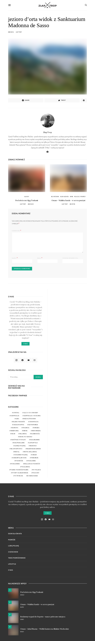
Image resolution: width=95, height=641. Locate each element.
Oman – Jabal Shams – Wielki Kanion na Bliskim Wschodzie (44, 629)
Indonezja (36, 430)
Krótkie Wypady (19, 440)
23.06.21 (22, 619)
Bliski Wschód (64, 196)
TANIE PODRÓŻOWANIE (16, 558)
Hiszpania (15, 430)
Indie (25, 430)
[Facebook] (22, 360)
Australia (15, 415)
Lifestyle (33, 443)
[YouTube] (28, 360)
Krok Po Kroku (25, 437)
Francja (26, 427)
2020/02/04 (11, 32)
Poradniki (15, 464)
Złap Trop (19, 32)
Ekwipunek (33, 424)
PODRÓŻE (11, 540)
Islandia (23, 434)
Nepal (17, 452)
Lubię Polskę (20, 446)
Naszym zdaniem (34, 449)
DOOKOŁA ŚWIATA (15, 534)
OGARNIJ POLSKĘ (21, 455)
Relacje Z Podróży (80, 196)
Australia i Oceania (32, 415)
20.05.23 (22, 595)
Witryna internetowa (70, 258)
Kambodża (35, 434)
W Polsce (37, 470)
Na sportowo (16, 449)
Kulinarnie (35, 440)
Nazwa (15, 258)
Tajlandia (25, 467)
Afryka (16, 412)
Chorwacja (34, 421)
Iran (13, 434)
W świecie (19, 476)
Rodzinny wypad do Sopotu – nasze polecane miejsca (42, 616)
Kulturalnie (19, 443)
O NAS (10, 570)
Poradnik (32, 461)
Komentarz (16, 230)
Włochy (26, 196)
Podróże (19, 461)
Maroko (33, 446)
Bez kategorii (55, 196)
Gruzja (36, 427)
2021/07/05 (72, 204)
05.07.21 (22, 607)
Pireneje (34, 458)
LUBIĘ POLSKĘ (13, 546)
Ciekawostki (18, 424)
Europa (15, 427)
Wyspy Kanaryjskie (20, 473)
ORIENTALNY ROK (20, 458)
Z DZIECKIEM (32, 476)
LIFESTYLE (12, 564)
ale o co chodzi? (31, 412)
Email (39, 258)
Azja (17, 418)
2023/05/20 (30, 204)
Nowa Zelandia (30, 452)
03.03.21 (22, 631)
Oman (71, 196)
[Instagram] (16, 360)
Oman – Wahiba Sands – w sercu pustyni (68, 200)
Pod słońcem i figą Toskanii (26, 200)
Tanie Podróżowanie (19, 470)
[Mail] (34, 360)
